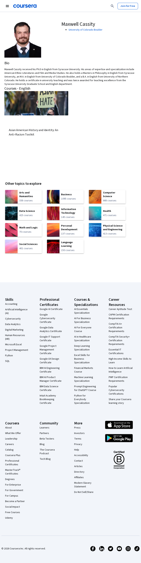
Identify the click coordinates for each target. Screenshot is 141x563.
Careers (9, 444)
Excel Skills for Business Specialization (82, 358)
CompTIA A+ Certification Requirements (116, 327)
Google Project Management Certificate (48, 349)
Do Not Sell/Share (83, 492)
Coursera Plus (12, 455)
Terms (77, 439)
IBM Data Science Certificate (49, 388)
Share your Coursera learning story (120, 401)
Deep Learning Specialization (82, 348)
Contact (78, 461)
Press (77, 428)
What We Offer (13, 433)
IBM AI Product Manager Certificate (51, 379)
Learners (44, 428)
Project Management (16, 350)
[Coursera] (25, 6)
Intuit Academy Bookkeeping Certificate (48, 399)
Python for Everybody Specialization (82, 399)
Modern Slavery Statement (82, 484)
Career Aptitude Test (120, 309)
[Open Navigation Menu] (7, 6)
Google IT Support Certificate (50, 338)
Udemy (9, 518)
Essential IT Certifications (116, 351)
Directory (79, 472)
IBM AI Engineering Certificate (50, 370)
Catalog (9, 450)
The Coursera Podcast (47, 451)
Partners (44, 433)
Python (9, 355)
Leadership (11, 439)
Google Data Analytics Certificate (51, 329)
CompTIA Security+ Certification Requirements (119, 340)
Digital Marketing (14, 330)
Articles (78, 466)
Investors (79, 433)
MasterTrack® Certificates (12, 472)
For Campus (11, 496)
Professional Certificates (12, 462)
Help (76, 450)
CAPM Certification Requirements (119, 316)
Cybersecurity (13, 319)
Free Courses (12, 512)
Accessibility (81, 455)
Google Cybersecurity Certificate (47, 318)
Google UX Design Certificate (49, 360)
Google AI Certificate (51, 309)
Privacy (78, 444)
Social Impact (12, 507)
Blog (42, 444)
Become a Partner (15, 501)
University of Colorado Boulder (85, 30)
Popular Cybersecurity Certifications (116, 390)
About (8, 428)
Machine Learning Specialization (83, 379)
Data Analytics (13, 324)
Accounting (11, 304)
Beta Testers (47, 439)
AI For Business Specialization (82, 320)
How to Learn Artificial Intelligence (121, 370)
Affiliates (79, 477)
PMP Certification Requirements (118, 379)
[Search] (112, 6)
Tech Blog (45, 459)
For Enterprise (13, 485)
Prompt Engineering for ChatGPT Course (85, 388)
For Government (14, 490)
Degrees (10, 479)
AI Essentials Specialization (82, 311)
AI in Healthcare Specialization (82, 338)
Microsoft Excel (13, 344)
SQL (7, 361)
